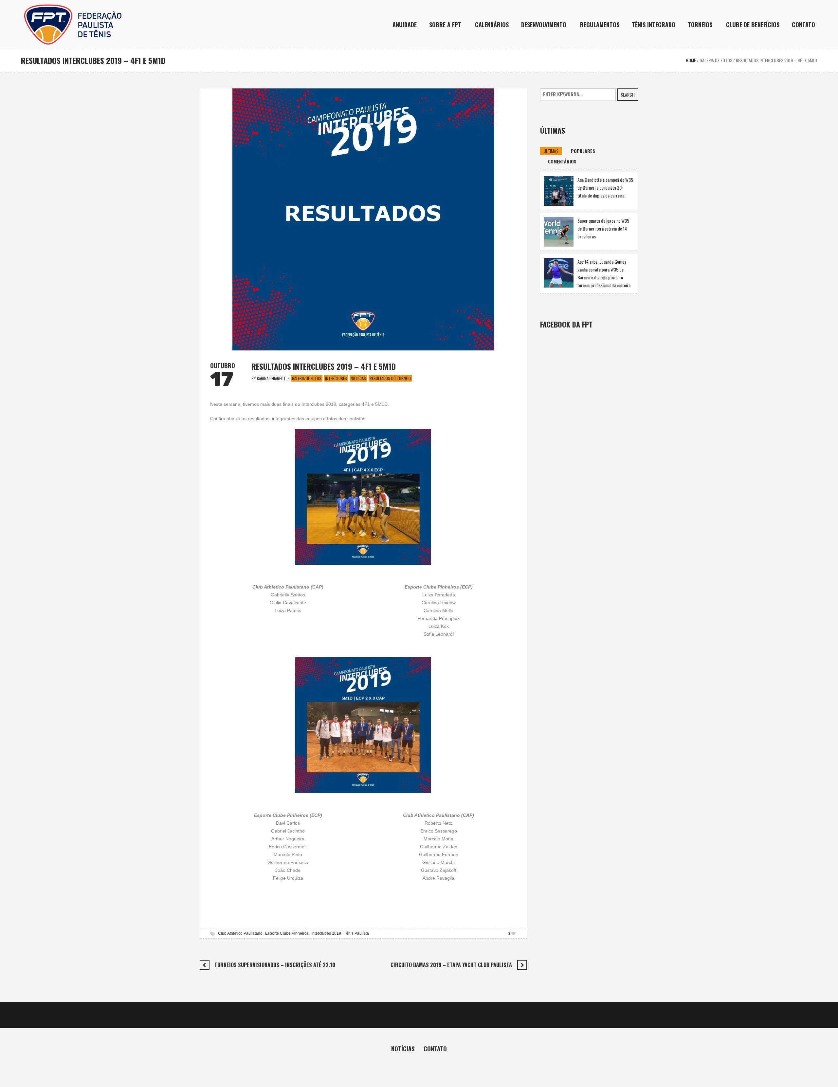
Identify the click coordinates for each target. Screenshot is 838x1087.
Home (691, 60)
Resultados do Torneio (390, 378)
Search (628, 94)
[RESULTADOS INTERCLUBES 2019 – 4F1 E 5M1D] (363, 218)
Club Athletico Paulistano (240, 933)
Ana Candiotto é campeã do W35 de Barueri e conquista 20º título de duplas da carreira (605, 187)
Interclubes (336, 378)
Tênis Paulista (356, 933)
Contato (435, 1049)
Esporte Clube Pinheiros (287, 933)
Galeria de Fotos (716, 60)
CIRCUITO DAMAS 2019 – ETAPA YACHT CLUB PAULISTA (451, 965)
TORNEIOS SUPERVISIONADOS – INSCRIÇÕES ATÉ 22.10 (274, 965)
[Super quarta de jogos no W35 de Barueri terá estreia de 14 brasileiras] (559, 231)
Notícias (358, 378)
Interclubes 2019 (326, 933)
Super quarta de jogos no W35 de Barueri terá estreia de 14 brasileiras (603, 228)
